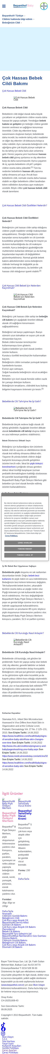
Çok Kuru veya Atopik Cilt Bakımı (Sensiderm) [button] (19, 928)
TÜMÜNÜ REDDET (25, 549)
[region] (25, 527)
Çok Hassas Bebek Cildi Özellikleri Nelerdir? (24, 205)
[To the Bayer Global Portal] (25, 953)
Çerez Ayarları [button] (9, 1050)
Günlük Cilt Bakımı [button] (11, 924)
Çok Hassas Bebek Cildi (14, 90)
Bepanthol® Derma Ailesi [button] (15, 922)
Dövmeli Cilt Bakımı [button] (12, 947)
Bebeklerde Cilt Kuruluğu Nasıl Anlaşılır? (23, 633)
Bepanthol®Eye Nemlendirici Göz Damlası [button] (24, 935)
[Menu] (4, 6)
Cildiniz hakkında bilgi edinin (17, 19)
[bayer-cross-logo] (44, 6)
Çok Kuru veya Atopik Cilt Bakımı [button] (19, 944)
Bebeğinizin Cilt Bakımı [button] (14, 942)
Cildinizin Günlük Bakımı (14, 915)
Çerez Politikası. (11, 536)
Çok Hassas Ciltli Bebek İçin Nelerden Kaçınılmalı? (21, 286)
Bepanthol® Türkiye (12, 16)
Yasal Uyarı (8, 1043)
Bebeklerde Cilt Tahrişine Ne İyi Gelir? (21, 401)
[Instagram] (3, 1034)
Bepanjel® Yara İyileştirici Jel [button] (17, 933)
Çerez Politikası (10, 1052)
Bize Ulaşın (39, 985)
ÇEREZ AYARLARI (25, 543)
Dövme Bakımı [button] (9, 938)
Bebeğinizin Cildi (11, 22)
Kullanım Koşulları (11, 1045)
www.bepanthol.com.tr (13, 985)
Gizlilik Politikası (10, 1048)
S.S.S (4, 1039)
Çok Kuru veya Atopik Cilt (15, 920)
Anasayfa (7, 913)
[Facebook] (3, 1029)
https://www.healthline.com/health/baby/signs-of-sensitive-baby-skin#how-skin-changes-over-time (24, 739)
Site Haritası (8, 1041)
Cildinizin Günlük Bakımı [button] (14, 940)
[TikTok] (3, 1025)
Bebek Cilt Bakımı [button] (11, 931)
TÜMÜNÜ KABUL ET (25, 555)
